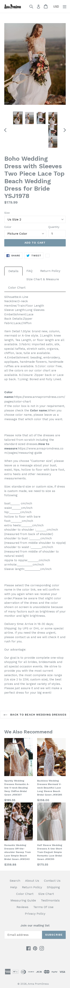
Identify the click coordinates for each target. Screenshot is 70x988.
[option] (18, 118)
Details (13, 271)
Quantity (53, 226)
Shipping (53, 887)
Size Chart (46, 894)
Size (7, 212)
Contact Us (52, 880)
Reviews (22, 907)
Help (13, 887)
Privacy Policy (35, 913)
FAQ (29, 271)
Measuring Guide (23, 900)
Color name (38, 410)
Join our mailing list (35, 925)
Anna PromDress (38, 983)
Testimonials (50, 900)
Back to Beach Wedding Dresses (37, 714)
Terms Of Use (43, 907)
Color (7, 226)
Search (15, 880)
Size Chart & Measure (42, 279)
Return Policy (50, 271)
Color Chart (16, 287)
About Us (32, 880)
